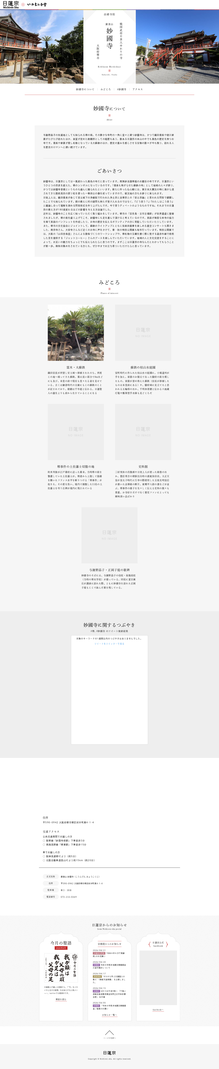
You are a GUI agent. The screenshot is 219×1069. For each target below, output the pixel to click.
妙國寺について (85, 89)
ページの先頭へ (109, 1038)
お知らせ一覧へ (109, 1015)
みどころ (106, 89)
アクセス (137, 89)
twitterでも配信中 (57, 993)
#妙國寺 (121, 89)
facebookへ (158, 1010)
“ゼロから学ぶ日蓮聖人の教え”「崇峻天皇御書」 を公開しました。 (109, 979)
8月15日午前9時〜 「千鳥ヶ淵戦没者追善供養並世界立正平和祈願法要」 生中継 (109, 994)
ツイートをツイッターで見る (109, 644)
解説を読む (61, 999)
